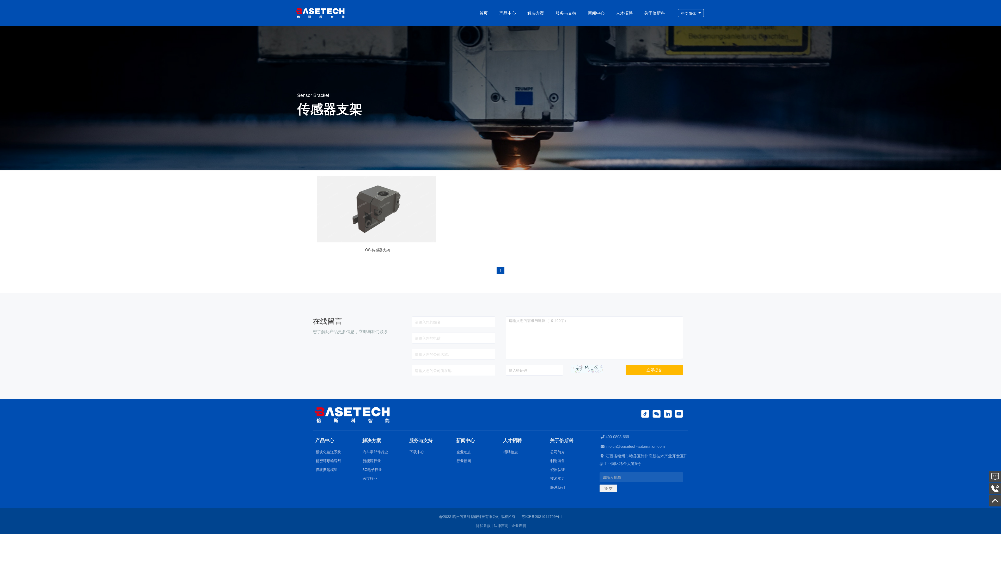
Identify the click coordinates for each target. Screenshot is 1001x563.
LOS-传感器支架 (376, 249)
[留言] (995, 477)
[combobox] (691, 13)
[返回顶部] (995, 500)
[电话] (995, 489)
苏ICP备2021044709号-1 (542, 516)
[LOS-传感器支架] (376, 240)
